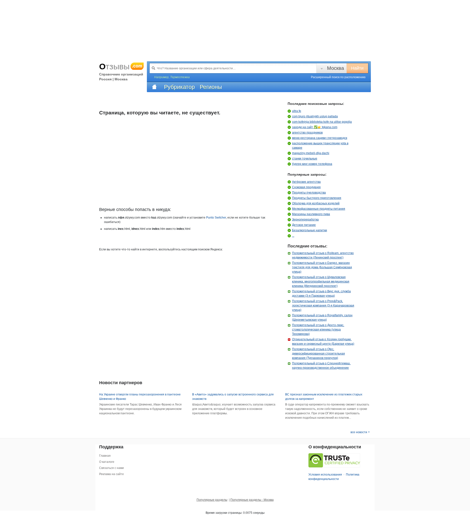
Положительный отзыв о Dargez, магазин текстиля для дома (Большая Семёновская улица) (322, 267)
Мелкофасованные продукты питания (318, 208)
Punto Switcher (216, 217)
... (293, 235)
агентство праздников (307, 132)
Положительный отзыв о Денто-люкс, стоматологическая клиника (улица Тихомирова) (318, 329)
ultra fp (296, 111)
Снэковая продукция (306, 187)
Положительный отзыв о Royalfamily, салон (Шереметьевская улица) (322, 317)
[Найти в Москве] (153, 68)
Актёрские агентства (306, 182)
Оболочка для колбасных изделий (316, 203)
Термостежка (180, 77)
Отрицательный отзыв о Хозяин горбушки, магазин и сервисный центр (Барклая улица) (323, 341)
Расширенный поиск (338, 77)
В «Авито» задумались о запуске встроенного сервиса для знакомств (233, 397)
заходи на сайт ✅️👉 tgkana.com (314, 127)
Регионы (211, 87)
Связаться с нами (111, 468)
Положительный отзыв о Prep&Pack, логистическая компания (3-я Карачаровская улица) (323, 305)
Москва (335, 68)
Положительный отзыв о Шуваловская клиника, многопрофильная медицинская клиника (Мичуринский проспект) (320, 281)
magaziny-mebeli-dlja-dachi (310, 153)
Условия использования (325, 474)
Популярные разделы (212, 500)
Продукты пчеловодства (309, 192)
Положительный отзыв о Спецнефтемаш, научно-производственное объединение (321, 365)
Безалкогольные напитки (309, 230)
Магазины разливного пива (311, 214)
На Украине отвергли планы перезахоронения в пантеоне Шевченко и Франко (140, 397)
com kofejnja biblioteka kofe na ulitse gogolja (322, 121)
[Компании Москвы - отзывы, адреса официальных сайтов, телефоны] (154, 87)
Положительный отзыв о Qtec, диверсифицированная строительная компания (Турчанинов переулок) (318, 353)
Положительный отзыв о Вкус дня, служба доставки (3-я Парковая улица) (321, 293)
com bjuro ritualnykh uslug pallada (315, 116)
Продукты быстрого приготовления (316, 198)
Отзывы (120, 66)
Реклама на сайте (111, 474)
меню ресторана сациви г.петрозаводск (319, 138)
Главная (105, 455)
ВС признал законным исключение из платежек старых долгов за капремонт (323, 397)
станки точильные (304, 158)
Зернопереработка (305, 219)
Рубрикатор (179, 87)
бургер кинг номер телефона (312, 164)
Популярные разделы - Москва (252, 500)
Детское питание (304, 225)
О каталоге (106, 462)
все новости (359, 432)
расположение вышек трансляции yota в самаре (320, 145)
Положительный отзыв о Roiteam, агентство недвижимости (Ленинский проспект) (323, 255)
